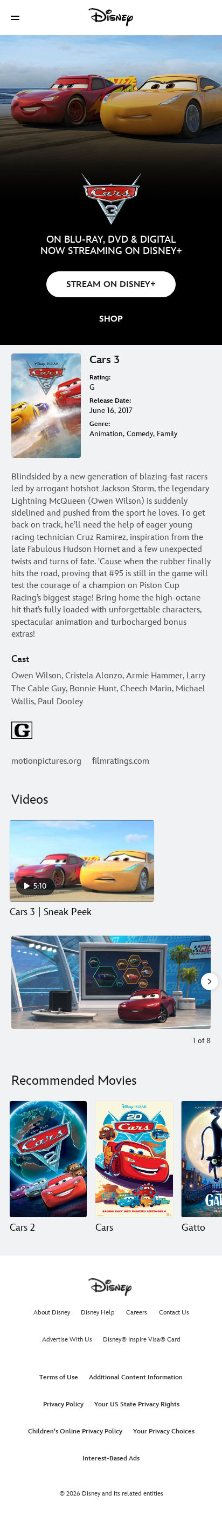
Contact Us (174, 1313)
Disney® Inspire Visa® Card (142, 1340)
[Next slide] (203, 982)
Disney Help (98, 1313)
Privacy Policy (63, 1404)
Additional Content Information (136, 1377)
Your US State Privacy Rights (136, 1404)
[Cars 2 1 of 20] (48, 1159)
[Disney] (111, 17)
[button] (15, 17)
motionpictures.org (46, 761)
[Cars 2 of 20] (133, 1159)
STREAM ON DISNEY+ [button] (111, 284)
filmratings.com (120, 761)
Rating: (99, 377)
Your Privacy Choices (164, 1431)
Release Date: (110, 401)
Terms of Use (58, 1377)
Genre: (99, 424)
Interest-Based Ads (111, 1458)
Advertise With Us (67, 1340)
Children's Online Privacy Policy (75, 1431)
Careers (136, 1313)
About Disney (51, 1313)
